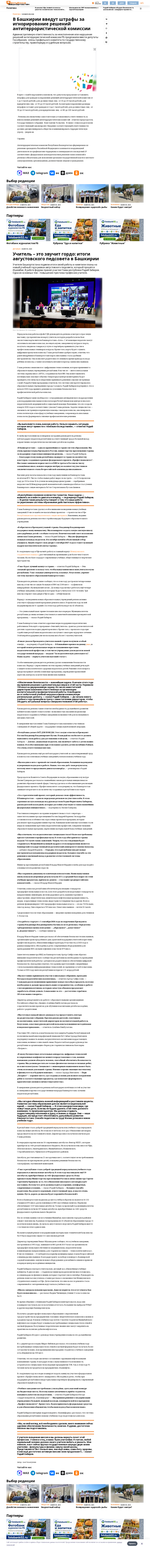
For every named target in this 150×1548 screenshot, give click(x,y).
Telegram (133, 3)
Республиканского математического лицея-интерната (42, 515)
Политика (11, 8)
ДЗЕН (122, 3)
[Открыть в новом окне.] (23, 172)
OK (113, 3)
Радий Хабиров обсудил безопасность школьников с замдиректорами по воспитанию (118, 8)
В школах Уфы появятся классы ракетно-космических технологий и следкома (49, 8)
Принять (132, 1544)
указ (88, 644)
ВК (105, 3)
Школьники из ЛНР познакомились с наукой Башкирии (83, 8)
